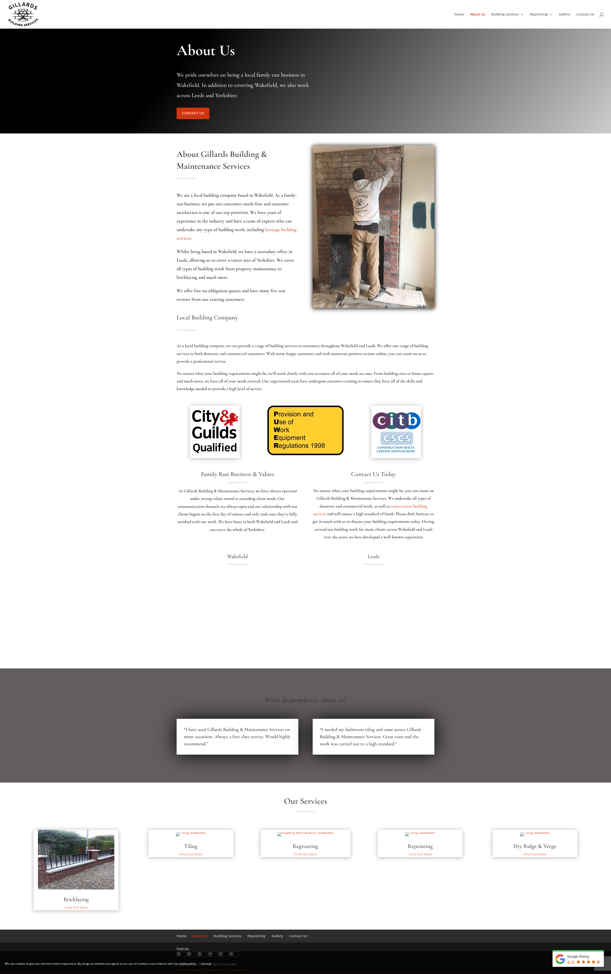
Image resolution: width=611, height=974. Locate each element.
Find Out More (76, 907)
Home (459, 14)
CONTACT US (193, 113)
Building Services (505, 14)
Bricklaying (76, 899)
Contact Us (585, 14)
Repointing (539, 14)
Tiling (190, 846)
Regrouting (305, 846)
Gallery (564, 14)
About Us (477, 14)
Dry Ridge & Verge (534, 846)
